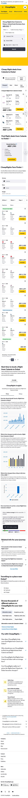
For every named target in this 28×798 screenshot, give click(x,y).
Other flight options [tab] (7, 619)
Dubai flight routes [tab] (7, 615)
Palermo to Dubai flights (8, 626)
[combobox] (15, 181)
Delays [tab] (20, 393)
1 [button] (12, 359)
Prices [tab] (7, 393)
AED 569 (6, 26)
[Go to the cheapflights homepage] (11, 7)
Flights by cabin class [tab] (19, 615)
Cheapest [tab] (4, 85)
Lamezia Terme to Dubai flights (9, 629)
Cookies (4, 3)
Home (8, 732)
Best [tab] (11, 85)
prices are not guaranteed (11, 716)
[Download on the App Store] (14, 784)
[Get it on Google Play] (5, 784)
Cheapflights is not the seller (9, 721)
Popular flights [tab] (18, 619)
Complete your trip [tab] (18, 612)
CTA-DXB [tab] (14, 380)
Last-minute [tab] (22, 86)
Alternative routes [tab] (6, 612)
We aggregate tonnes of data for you (11, 724)
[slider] (26, 196)
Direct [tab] (16, 85)
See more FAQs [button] (14, 569)
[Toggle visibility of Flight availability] (14, 499)
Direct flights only (9, 32)
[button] (26, 2)
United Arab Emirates (15, 732)
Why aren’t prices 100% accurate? (11, 727)
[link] (11, 159)
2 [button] (15, 359)
